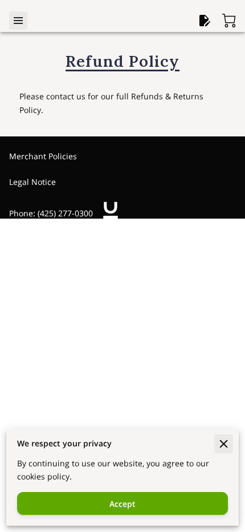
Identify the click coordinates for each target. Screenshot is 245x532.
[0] (229, 20)
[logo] (110, 212)
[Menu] (18, 20)
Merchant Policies (43, 156)
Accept (122, 503)
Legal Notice (32, 181)
